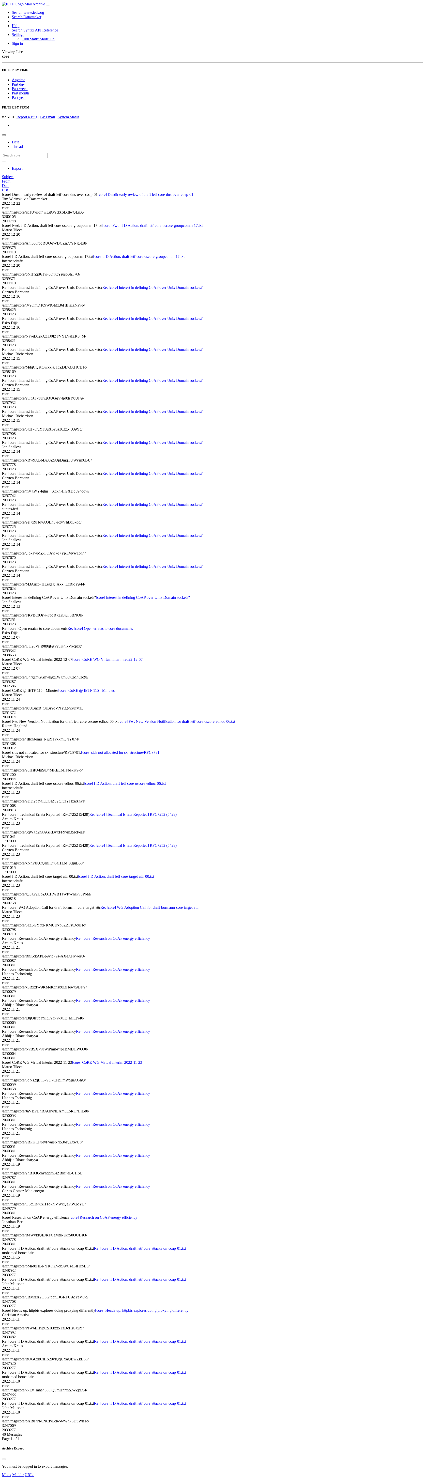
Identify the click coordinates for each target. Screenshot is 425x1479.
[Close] (4, 1459)
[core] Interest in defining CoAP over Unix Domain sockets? (143, 597)
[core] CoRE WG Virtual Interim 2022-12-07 (107, 659)
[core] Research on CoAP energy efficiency (103, 1217)
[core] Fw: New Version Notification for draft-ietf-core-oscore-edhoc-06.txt (177, 721)
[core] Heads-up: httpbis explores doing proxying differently (141, 1310)
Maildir (18, 1475)
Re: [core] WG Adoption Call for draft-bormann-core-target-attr (149, 907)
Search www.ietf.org (28, 12)
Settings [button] (18, 34)
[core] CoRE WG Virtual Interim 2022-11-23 (107, 1062)
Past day (18, 84)
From (6, 181)
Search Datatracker (26, 17)
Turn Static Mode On (38, 39)
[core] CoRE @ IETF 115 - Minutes (86, 690)
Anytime (18, 80)
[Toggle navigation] (48, 5)
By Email (47, 117)
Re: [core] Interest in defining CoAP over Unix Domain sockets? (152, 287)
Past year (19, 97)
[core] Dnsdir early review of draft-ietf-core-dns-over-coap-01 (145, 194)
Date (15, 142)
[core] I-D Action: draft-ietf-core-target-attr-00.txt (116, 876)
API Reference (46, 30)
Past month (20, 93)
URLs (29, 1475)
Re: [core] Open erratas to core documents (100, 628)
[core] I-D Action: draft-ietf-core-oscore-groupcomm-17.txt (138, 256)
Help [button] (15, 26)
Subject (8, 177)
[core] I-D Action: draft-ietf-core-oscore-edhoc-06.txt (125, 783)
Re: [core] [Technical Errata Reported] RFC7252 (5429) (133, 814)
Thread (17, 146)
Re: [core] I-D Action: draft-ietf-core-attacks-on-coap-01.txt (140, 1248)
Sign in (17, 43)
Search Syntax (23, 30)
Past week (20, 89)
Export (17, 168)
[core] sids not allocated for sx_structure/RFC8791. (120, 752)
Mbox (6, 1475)
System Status (68, 117)
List (5, 190)
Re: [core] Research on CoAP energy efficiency (113, 938)
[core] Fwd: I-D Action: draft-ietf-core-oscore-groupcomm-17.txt (152, 225)
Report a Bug (26, 117)
